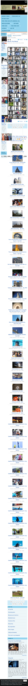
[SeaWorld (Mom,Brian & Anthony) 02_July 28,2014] (17, 569)
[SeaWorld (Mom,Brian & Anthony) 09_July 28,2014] (17, 482)
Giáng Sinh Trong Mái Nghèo (14, 640)
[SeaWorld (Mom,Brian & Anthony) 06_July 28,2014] (17, 519)
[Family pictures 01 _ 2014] (17, 409)
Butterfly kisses (11, 618)
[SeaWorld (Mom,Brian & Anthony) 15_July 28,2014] (17, 420)
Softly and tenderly (12, 632)
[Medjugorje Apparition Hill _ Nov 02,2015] (17, 272)
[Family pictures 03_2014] (17, 387)
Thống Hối (10, 658)
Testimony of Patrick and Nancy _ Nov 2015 (17, 287)
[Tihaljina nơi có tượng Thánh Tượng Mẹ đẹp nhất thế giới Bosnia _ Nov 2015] (17, 306)
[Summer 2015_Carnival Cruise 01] (17, 202)
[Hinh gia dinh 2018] (17, 169)
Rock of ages (11, 629)
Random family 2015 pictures (17, 151)
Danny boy (10, 623)
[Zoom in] (8, 39)
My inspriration (11, 626)
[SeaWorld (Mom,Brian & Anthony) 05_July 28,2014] (17, 531)
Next (25, 39)
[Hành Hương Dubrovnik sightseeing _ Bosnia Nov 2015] (17, 318)
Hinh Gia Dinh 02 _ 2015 (17, 369)
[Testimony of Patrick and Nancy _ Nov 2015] (17, 284)
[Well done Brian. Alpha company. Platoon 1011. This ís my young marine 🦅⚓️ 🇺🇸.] (17, 132)
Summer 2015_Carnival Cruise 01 (17, 206)
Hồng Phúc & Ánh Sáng (4, 87)
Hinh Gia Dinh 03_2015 (17, 347)
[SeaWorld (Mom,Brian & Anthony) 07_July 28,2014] (17, 507)
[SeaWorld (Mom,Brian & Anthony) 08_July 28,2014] (17, 494)
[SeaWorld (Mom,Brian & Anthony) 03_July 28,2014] (17, 556)
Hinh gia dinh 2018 (17, 173)
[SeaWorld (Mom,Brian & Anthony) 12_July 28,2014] (17, 457)
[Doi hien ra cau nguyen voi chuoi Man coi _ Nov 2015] (17, 260)
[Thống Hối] (13, 664)
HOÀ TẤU (10, 606)
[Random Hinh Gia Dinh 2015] (17, 180)
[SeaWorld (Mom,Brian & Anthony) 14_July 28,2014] (17, 432)
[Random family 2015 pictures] (17, 147)
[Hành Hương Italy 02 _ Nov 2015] (17, 213)
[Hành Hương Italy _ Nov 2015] (17, 224)
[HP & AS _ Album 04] (7, 100)
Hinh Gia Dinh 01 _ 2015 (17, 380)
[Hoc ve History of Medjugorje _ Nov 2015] (17, 294)
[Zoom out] (10, 39)
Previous (21, 39)
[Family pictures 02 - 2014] (17, 398)
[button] (7, 23)
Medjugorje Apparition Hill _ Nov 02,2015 (17, 276)
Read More (24, 655)
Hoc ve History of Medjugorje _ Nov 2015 (17, 298)
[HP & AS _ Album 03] (7, 118)
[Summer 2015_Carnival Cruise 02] (17, 191)
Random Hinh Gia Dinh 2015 (17, 184)
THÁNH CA (10, 638)
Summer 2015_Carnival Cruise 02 (17, 195)
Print (8, 121)
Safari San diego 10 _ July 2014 (17, 597)
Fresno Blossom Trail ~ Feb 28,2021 (17, 162)
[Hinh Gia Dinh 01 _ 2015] (17, 376)
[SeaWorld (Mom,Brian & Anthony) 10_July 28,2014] (17, 469)
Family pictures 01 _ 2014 (17, 413)
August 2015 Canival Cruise (17, 358)
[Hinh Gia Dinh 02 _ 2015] (17, 365)
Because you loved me (13, 615)
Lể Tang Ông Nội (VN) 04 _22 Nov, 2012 (3, 47)
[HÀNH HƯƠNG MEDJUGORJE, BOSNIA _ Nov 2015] (17, 330)
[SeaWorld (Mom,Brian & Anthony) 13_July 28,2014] (17, 445)
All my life (10, 609)
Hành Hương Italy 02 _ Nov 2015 (17, 217)
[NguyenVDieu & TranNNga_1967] (7, 60)
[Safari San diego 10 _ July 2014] (17, 593)
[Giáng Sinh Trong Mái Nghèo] (13, 647)
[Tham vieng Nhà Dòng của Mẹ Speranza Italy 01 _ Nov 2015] (17, 248)
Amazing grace (11, 612)
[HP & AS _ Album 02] (7, 136)
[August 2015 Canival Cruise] (17, 354)
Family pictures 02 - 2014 (17, 402)
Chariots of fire (11, 620)
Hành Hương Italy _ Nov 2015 (17, 228)
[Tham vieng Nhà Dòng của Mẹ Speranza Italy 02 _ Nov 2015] (17, 235)
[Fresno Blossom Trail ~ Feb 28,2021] (17, 158)
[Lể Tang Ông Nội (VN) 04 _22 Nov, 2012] (7, 40)
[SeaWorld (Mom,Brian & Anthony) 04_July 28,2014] (17, 544)
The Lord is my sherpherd (14, 635)
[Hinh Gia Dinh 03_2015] (17, 343)
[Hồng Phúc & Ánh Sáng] (7, 80)
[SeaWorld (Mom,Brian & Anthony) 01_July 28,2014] (17, 581)
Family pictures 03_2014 (17, 391)
